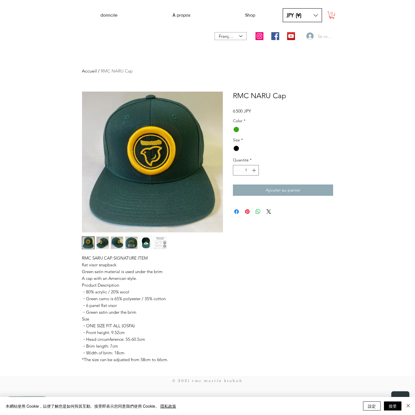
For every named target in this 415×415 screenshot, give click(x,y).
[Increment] (254, 170)
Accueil (89, 71)
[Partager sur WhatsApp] (258, 211)
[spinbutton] (246, 170)
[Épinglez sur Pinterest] (247, 211)
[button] (302, 15)
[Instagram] (259, 36)
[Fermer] (408, 405)
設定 (372, 406)
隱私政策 (168, 406)
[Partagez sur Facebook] (236, 211)
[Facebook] (275, 36)
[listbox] (302, 15)
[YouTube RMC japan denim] (291, 36)
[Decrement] (237, 170)
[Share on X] (268, 211)
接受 (393, 406)
